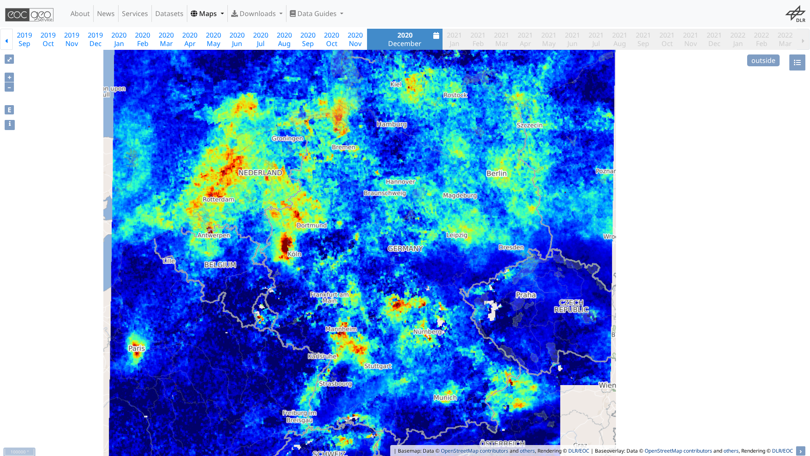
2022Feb (761, 39)
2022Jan (737, 39)
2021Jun (572, 39)
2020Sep (308, 39)
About (80, 13)
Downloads (258, 13)
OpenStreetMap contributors (474, 450)
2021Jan (454, 39)
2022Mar (785, 39)
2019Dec (95, 39)
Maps (208, 13)
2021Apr (525, 39)
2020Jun (237, 39)
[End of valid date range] (803, 39)
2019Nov (71, 39)
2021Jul (596, 39)
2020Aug (284, 39)
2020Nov (355, 39)
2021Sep (643, 39)
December (404, 39)
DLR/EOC (578, 450)
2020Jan (119, 39)
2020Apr (189, 39)
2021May (548, 39)
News (106, 13)
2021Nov (690, 39)
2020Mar (166, 39)
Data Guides (317, 13)
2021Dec (714, 39)
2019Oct (48, 39)
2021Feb (478, 39)
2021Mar (501, 39)
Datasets (169, 13)
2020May (213, 39)
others (527, 450)
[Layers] (797, 62)
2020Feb (142, 39)
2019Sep (24, 39)
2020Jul (260, 39)
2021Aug (619, 39)
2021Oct (667, 39)
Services (135, 13)
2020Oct (331, 39)
